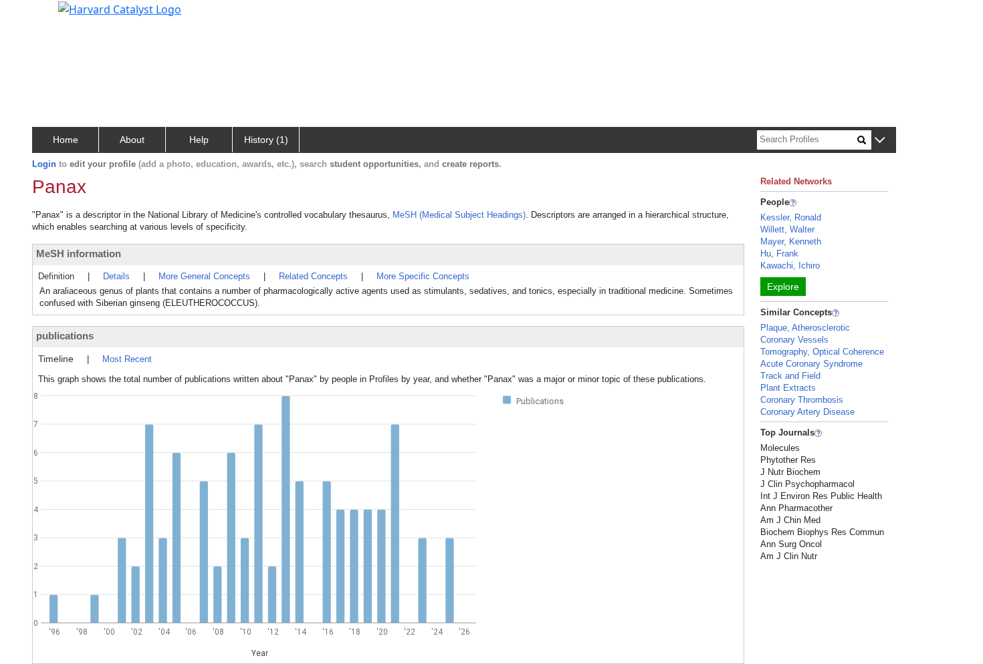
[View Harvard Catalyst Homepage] (119, 8)
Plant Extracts (788, 388)
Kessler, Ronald (790, 217)
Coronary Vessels (794, 340)
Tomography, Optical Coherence (822, 352)
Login (44, 164)
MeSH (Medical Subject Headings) (459, 215)
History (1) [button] (266, 139)
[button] (879, 141)
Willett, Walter (787, 229)
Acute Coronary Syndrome (811, 364)
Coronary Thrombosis (801, 400)
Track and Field (790, 376)
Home (65, 139)
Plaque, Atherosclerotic (805, 328)
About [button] (132, 139)
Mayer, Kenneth (790, 241)
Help (199, 139)
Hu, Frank (779, 253)
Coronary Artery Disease (807, 412)
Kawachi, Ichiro (790, 266)
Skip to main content (56, 16)
